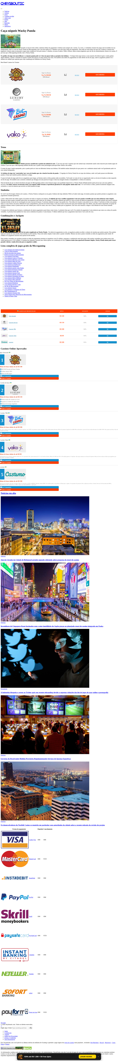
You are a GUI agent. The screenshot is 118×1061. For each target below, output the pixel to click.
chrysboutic (12, 3)
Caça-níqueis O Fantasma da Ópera (14, 289)
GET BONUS (100, 74)
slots (5, 21)
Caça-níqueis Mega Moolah (12, 279)
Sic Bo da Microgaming (11, 286)
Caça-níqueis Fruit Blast (11, 256)
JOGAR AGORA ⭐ (87, 1056)
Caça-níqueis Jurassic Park (12, 273)
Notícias (6, 11)
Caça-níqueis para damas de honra (14, 250)
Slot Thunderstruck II (10, 291)
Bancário (7, 23)
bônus (6, 24)
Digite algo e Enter (6, 1028)
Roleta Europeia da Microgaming (14, 254)
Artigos (6, 13)
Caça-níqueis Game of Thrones (13, 258)
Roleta (6, 19)
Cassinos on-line (9, 16)
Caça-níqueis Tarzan (10, 288)
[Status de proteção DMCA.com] (27, 1049)
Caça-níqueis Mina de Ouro (12, 261)
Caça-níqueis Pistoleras (11, 283)
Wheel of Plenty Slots (10, 296)
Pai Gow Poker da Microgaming (13, 281)
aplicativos (7, 26)
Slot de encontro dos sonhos (12, 253)
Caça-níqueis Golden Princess (13, 263)
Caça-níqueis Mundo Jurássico (13, 274)
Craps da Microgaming (11, 251)
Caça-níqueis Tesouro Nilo (12, 293)
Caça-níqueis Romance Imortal (13, 269)
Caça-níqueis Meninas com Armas (14, 259)
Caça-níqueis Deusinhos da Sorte (14, 276)
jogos (6, 14)
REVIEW (77, 75)
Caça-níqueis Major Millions (12, 278)
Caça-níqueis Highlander (11, 266)
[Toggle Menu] (1, 8)
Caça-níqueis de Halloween (12, 264)
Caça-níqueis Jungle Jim (11, 271)
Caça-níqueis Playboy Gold (12, 284)
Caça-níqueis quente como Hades (14, 268)
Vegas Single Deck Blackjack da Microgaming (18, 294)
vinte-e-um (7, 18)
